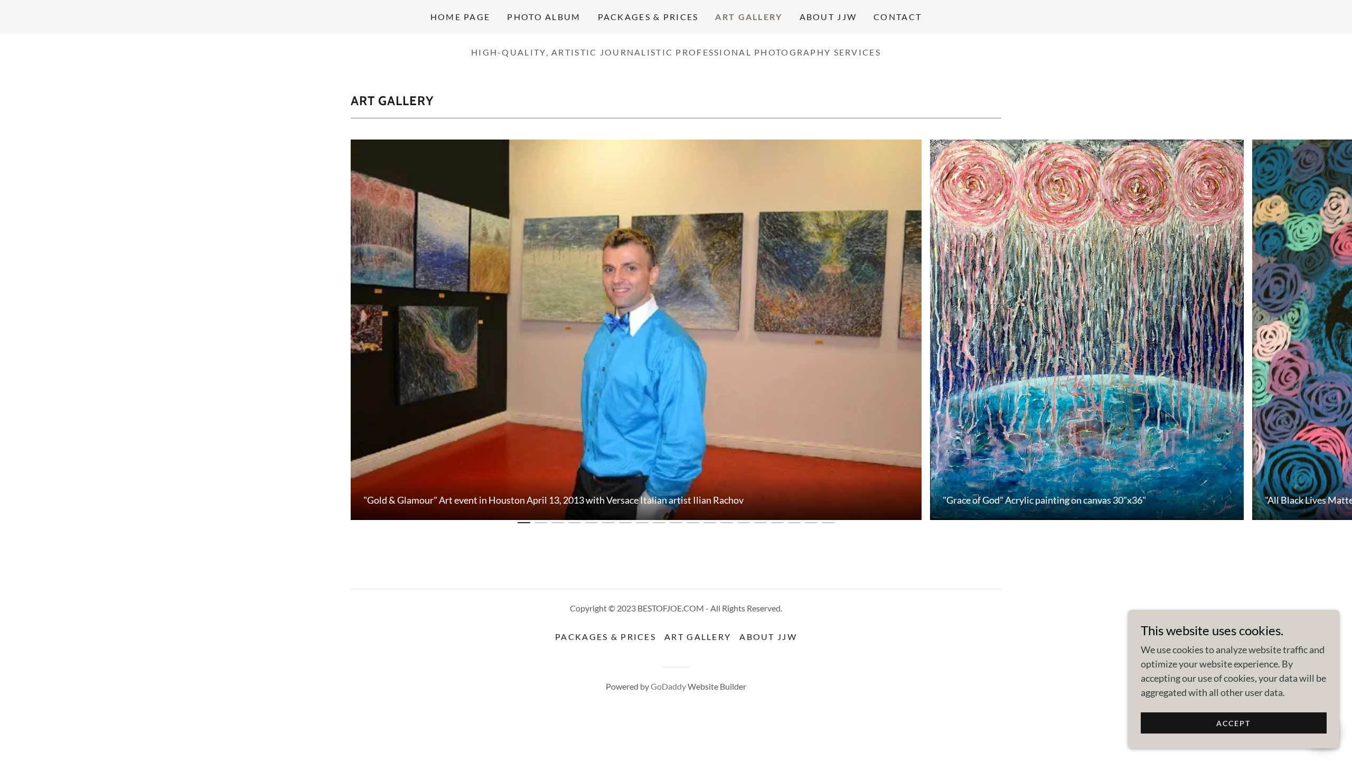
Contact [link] (898, 17)
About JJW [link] (828, 17)
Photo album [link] (543, 17)
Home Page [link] (460, 17)
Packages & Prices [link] (648, 17)
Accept (1233, 723)
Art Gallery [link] (748, 17)
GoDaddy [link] (668, 686)
